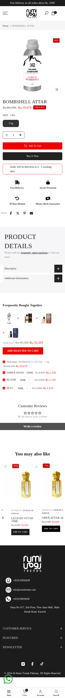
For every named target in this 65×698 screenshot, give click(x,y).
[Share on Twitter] (17, 213)
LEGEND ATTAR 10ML (14, 519)
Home (5, 26)
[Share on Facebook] (10, 213)
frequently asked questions (34, 252)
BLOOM (11, 380)
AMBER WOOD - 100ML (20, 372)
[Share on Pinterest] (24, 213)
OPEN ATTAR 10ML (46, 517)
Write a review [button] (32, 426)
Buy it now (33, 156)
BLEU (10, 388)
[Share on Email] (31, 213)
